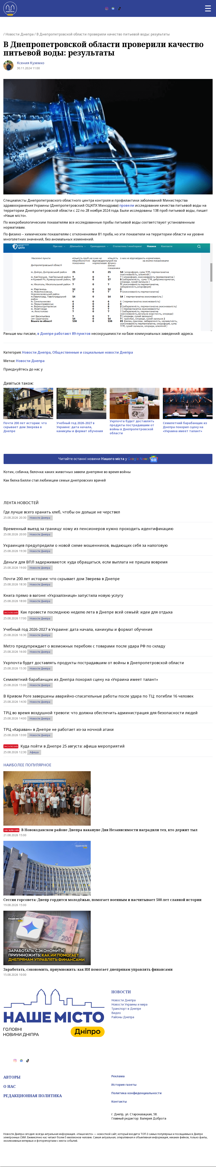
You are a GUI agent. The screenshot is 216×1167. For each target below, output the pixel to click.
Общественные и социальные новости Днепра (92, 352)
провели (127, 205)
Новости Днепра (19, 34)
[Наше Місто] (10, 8)
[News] (113, 8)
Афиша (34, 752)
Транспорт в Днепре (126, 1009)
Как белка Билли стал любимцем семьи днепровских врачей (54, 480)
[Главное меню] (208, 8)
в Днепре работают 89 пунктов (64, 333)
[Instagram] (106, 8)
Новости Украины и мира (129, 1004)
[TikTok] (119, 8)
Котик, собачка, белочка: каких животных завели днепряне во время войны (67, 472)
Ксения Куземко (30, 63)
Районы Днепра (122, 1017)
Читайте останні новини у (103, 458)
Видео (116, 1013)
